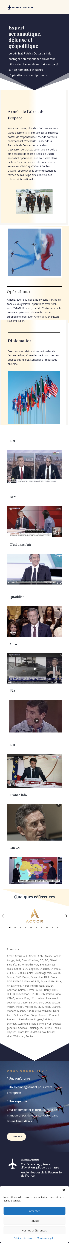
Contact (16, 1136)
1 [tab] (9, 927)
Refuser (34, 1220)
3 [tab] (20, 927)
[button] (63, 1190)
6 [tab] (36, 927)
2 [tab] (15, 927)
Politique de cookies (24, 1238)
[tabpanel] (34, 915)
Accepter (34, 1211)
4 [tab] (25, 927)
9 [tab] (52, 927)
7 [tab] (41, 927)
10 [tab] (57, 927)
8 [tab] (47, 927)
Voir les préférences (34, 1230)
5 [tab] (31, 927)
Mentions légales (46, 1238)
